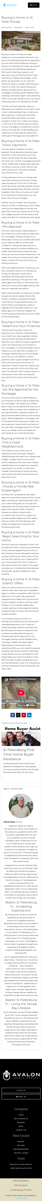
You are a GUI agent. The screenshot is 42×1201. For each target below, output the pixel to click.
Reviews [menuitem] (21, 1122)
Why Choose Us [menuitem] (21, 1119)
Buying (16, 27)
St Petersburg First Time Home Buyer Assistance (18, 754)
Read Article (14, 778)
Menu (34, 5)
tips (21, 27)
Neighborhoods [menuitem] (21, 1149)
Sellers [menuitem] (21, 1145)
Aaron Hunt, (13, 822)
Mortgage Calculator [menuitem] (21, 1168)
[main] (21, 534)
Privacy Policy (21, 1198)
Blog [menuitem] (21, 1126)
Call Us (21, 1090)
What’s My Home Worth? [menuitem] (21, 1164)
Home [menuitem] (21, 1115)
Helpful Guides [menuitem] (21, 1153)
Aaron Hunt (8, 27)
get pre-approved (31, 234)
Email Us (21, 1097)
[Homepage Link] (12, 5)
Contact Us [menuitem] (21, 1130)
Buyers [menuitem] (21, 1141)
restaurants (10, 1030)
